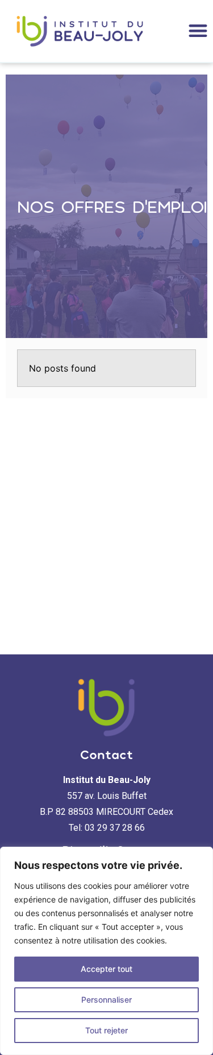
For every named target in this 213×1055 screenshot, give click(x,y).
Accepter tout (106, 969)
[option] (106, 207)
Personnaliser (106, 999)
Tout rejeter (106, 1030)
